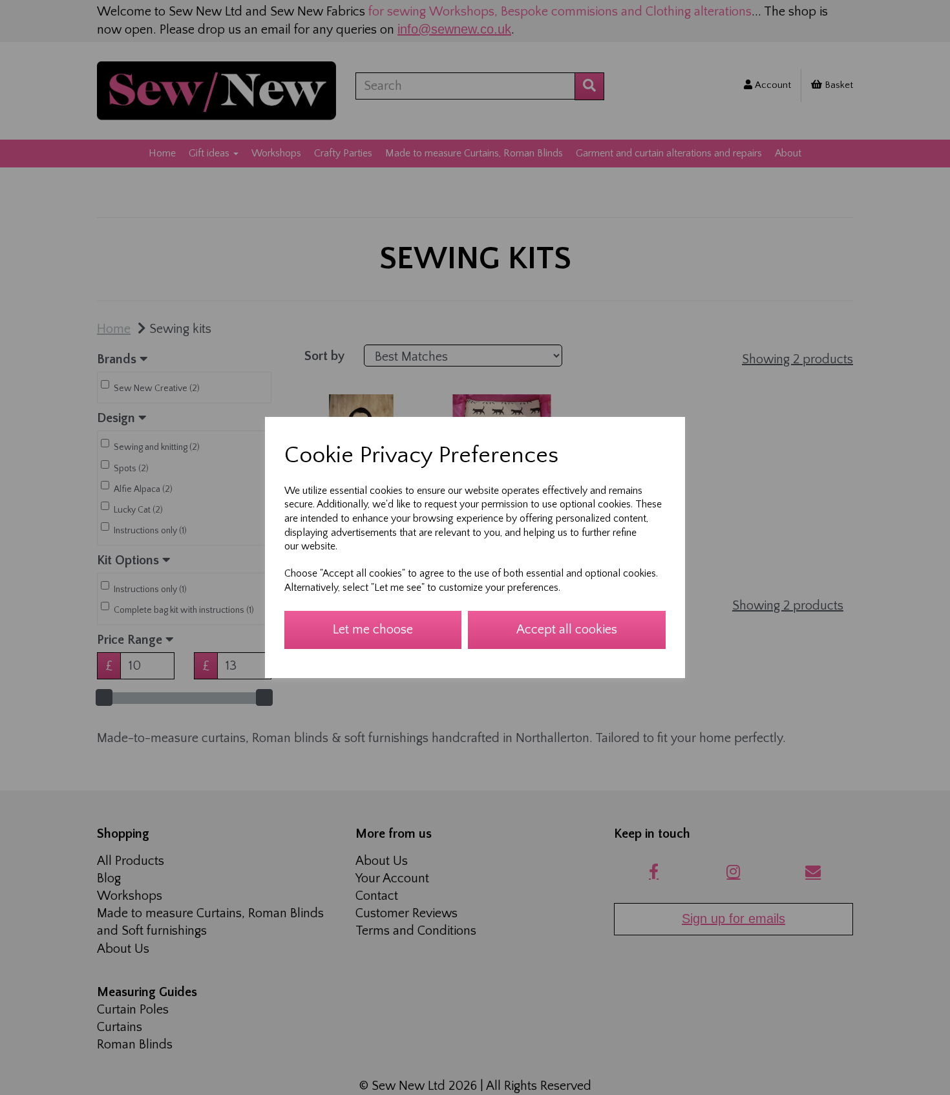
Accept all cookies (566, 629)
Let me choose (373, 629)
